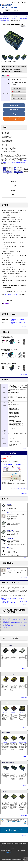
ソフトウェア (15, 95)
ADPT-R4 (9, 547)
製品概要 (13, 181)
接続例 (14, 186)
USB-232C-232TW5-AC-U (22, 742)
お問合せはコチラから (14, 830)
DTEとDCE (6, 303)
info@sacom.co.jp (5, 857)
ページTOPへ (24, 326)
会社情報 (3, 850)
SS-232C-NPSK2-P (4, 712)
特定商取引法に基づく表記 (20, 843)
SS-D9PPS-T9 (10, 538)
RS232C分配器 (6, 18)
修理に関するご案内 (5, 845)
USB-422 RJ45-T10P (4, 683)
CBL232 (8, 568)
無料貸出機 (14, 109)
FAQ (20, 2)
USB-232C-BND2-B (13, 742)
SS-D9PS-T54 (10, 530)
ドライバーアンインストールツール (8, 602)
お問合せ (24, 2)
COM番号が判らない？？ (7, 627)
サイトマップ (14, 2)
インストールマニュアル (17, 98)
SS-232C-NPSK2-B (12, 712)
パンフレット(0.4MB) (17, 88)
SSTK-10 (9, 504)
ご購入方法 (3, 843)
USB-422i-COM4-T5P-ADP (11, 294)
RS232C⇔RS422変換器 (12, 16)
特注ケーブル (9, 512)
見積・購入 (14, 105)
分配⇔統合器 (6, 20)
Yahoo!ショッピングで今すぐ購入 (14, 118)
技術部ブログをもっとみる (21, 629)
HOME (1, 16)
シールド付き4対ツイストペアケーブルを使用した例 (12, 464)
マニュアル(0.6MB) (16, 91)
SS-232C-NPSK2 (21, 712)
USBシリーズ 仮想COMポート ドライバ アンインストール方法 (14, 601)
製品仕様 (13, 190)
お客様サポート (22, 848)
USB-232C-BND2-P (4, 742)
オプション (13, 195)
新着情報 (23, 850)
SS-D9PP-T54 (10, 521)
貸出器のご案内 (10, 843)
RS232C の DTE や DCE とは (8, 618)
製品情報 (5, 16)
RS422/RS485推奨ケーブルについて (19, 488)
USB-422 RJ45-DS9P (13, 683)
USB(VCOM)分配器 (13, 18)
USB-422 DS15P (21, 683)
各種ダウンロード (14, 848)
